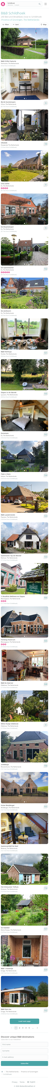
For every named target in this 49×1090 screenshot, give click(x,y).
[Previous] (4, 43)
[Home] (2, 1071)
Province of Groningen (11, 19)
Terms (22, 1082)
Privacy (14, 1082)
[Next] (45, 43)
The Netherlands (31, 19)
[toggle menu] (46, 4)
